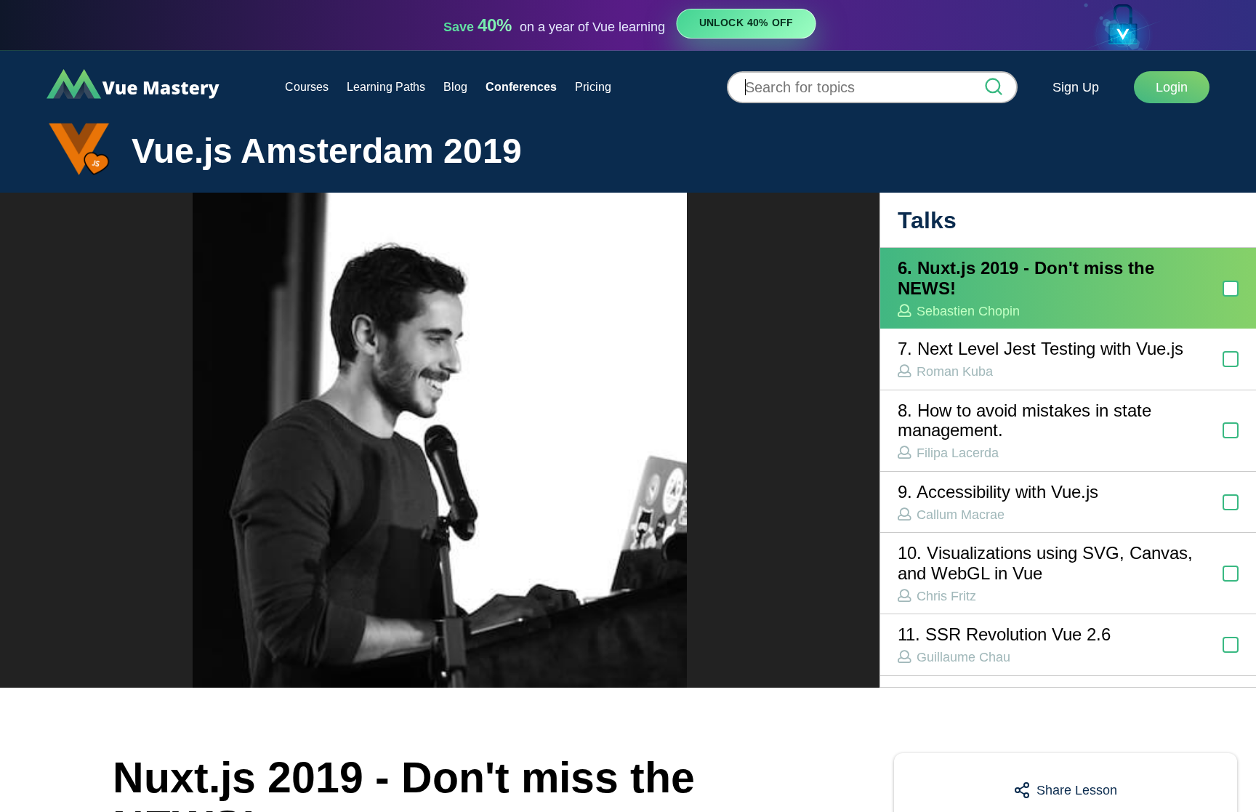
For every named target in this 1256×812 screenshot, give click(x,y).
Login (1172, 87)
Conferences (521, 87)
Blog (455, 87)
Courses (307, 87)
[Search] (993, 88)
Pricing (593, 87)
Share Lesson (1076, 790)
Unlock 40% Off (746, 23)
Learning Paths (386, 87)
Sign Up (1075, 87)
